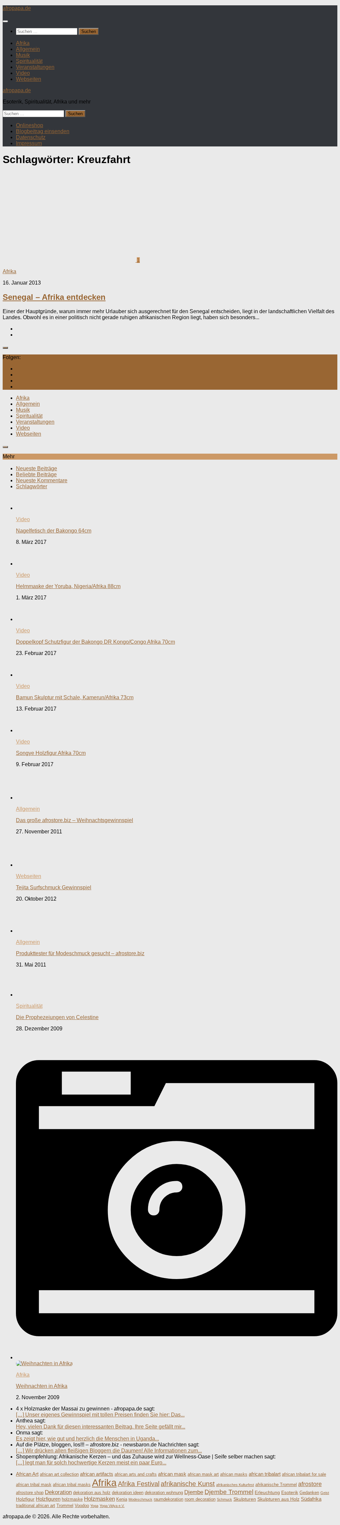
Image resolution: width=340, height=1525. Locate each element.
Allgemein (28, 49)
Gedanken (309, 1492)
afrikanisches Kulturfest (235, 1485)
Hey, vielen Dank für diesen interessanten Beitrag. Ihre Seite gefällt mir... (100, 1426)
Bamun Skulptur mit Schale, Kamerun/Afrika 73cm (74, 697)
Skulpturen (244, 1499)
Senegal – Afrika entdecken (54, 297)
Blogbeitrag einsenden (42, 131)
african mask (172, 1474)
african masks (233, 1474)
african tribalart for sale (304, 1474)
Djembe (193, 1492)
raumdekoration (168, 1499)
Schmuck (224, 1499)
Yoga (94, 1506)
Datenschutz (30, 137)
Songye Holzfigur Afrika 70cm (51, 753)
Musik (23, 55)
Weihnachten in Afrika (41, 1386)
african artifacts (96, 1474)
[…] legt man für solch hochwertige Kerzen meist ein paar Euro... (91, 1462)
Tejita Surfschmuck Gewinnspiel (53, 887)
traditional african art (35, 1505)
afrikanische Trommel (276, 1484)
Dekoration (58, 1492)
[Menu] (5, 21)
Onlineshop (29, 125)
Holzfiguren (48, 1499)
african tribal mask (33, 1484)
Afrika (23, 43)
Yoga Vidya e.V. (112, 1506)
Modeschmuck (140, 1499)
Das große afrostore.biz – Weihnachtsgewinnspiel (74, 820)
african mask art (203, 1474)
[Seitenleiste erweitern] (5, 348)
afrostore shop (29, 1492)
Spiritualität (29, 61)
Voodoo (82, 1505)
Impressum (29, 143)
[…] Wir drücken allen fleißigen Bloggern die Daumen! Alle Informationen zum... (109, 1450)
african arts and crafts (136, 1474)
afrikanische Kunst (188, 1483)
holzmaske (72, 1499)
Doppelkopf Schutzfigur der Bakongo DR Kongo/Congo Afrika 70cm (95, 642)
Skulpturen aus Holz (278, 1499)
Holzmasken (99, 1499)
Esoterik (289, 1492)
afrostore (310, 1484)
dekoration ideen (127, 1492)
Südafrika (311, 1499)
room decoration (200, 1499)
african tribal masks (72, 1484)
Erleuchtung (267, 1492)
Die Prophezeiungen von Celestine (57, 1017)
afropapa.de (17, 8)
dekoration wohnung (164, 1492)
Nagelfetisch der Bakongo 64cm (53, 531)
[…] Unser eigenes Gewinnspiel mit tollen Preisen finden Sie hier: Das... (100, 1414)
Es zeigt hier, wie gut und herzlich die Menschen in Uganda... (87, 1438)
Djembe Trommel (229, 1491)
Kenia (121, 1499)
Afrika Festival (138, 1483)
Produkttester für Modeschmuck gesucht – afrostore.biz (80, 953)
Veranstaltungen (35, 67)
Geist (324, 1493)
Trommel (64, 1505)
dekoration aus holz (92, 1492)
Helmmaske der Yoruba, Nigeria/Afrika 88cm (68, 586)
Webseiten (28, 79)
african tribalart (265, 1474)
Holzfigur (25, 1499)
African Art (27, 1474)
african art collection (59, 1474)
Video (23, 73)
